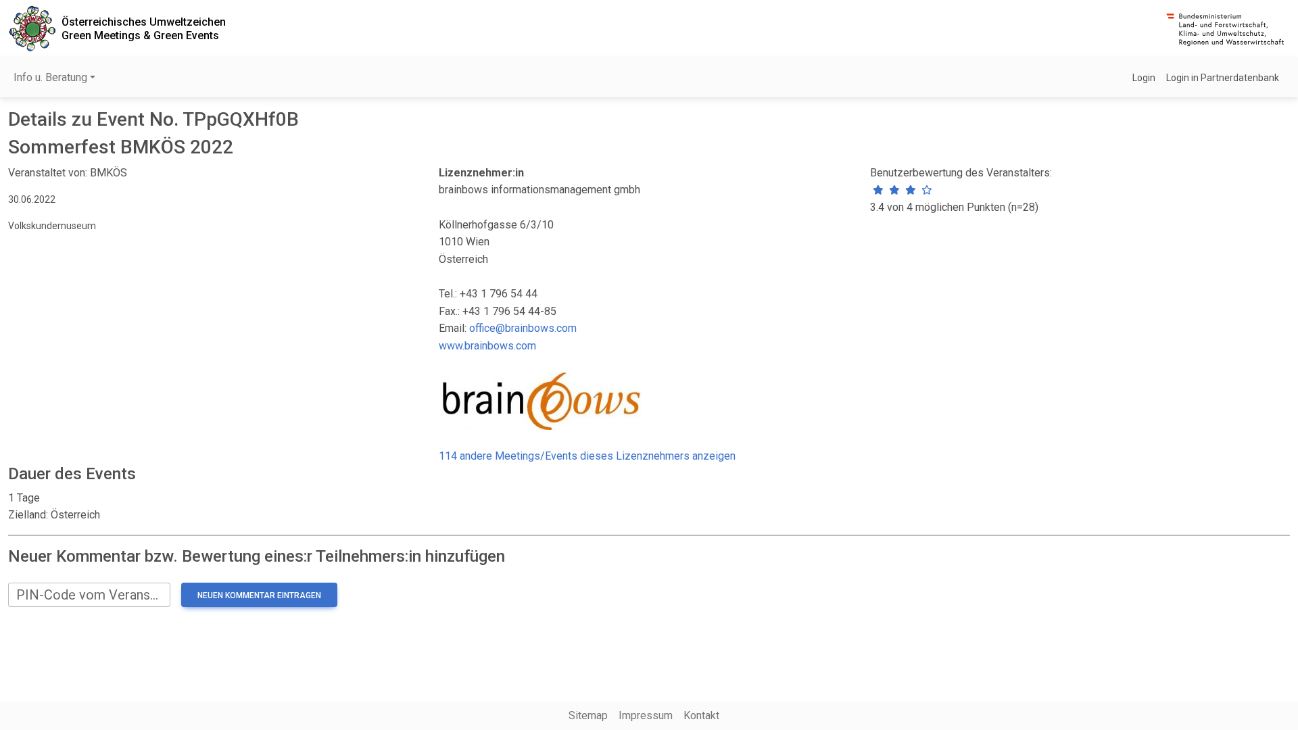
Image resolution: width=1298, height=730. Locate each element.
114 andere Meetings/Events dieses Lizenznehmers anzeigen (587, 455)
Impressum (646, 715)
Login (1143, 77)
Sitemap (588, 715)
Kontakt (701, 715)
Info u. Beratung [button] (50, 77)
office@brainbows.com (523, 328)
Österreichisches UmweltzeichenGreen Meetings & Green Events (144, 28)
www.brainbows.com (487, 345)
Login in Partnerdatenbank (1222, 77)
